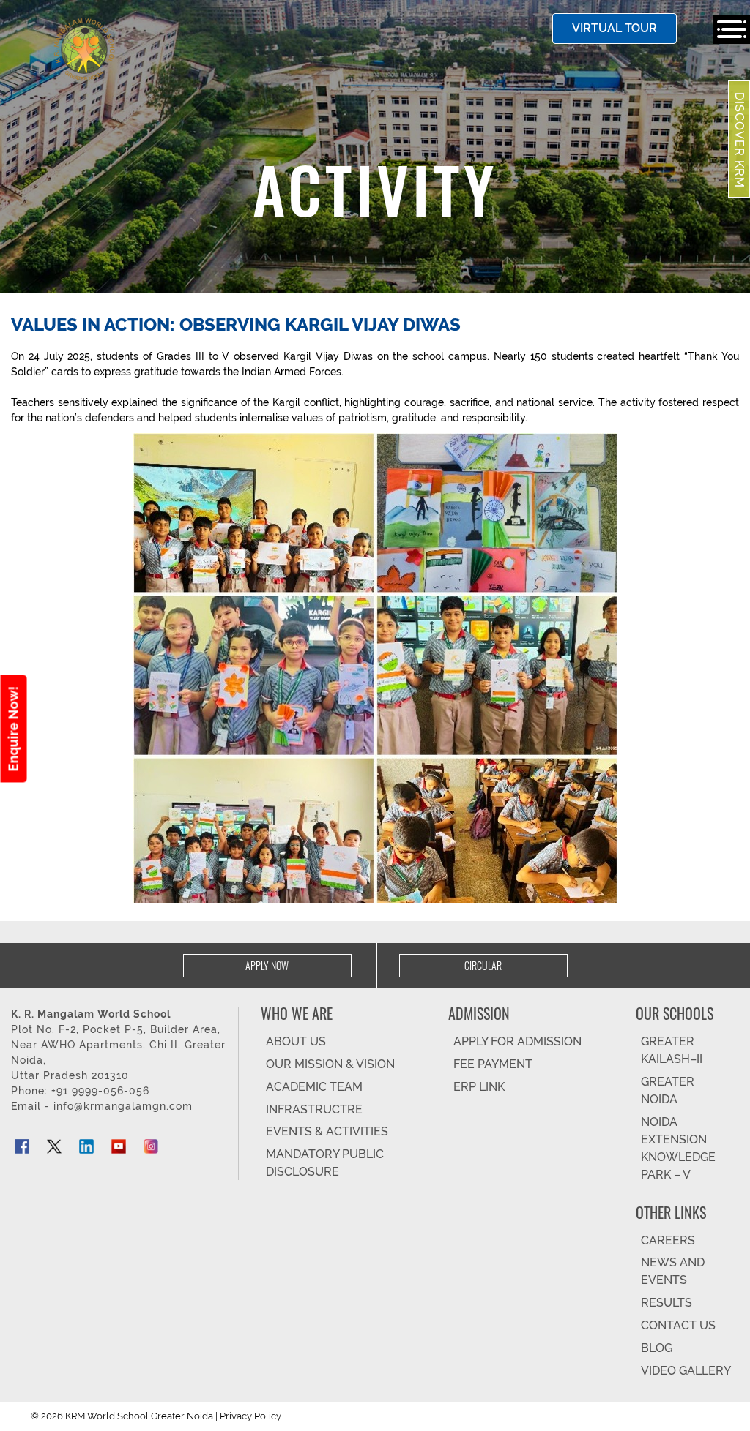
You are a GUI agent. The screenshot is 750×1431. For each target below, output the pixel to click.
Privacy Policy (250, 1416)
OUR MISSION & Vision (330, 1064)
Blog (656, 1348)
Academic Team (314, 1087)
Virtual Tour (614, 28)
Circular (483, 965)
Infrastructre (314, 1109)
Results (666, 1303)
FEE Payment (492, 1064)
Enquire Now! (13, 728)
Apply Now (267, 965)
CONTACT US (678, 1325)
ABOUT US (296, 1041)
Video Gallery (686, 1371)
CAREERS (668, 1240)
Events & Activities (327, 1131)
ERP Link (479, 1087)
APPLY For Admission (517, 1041)
